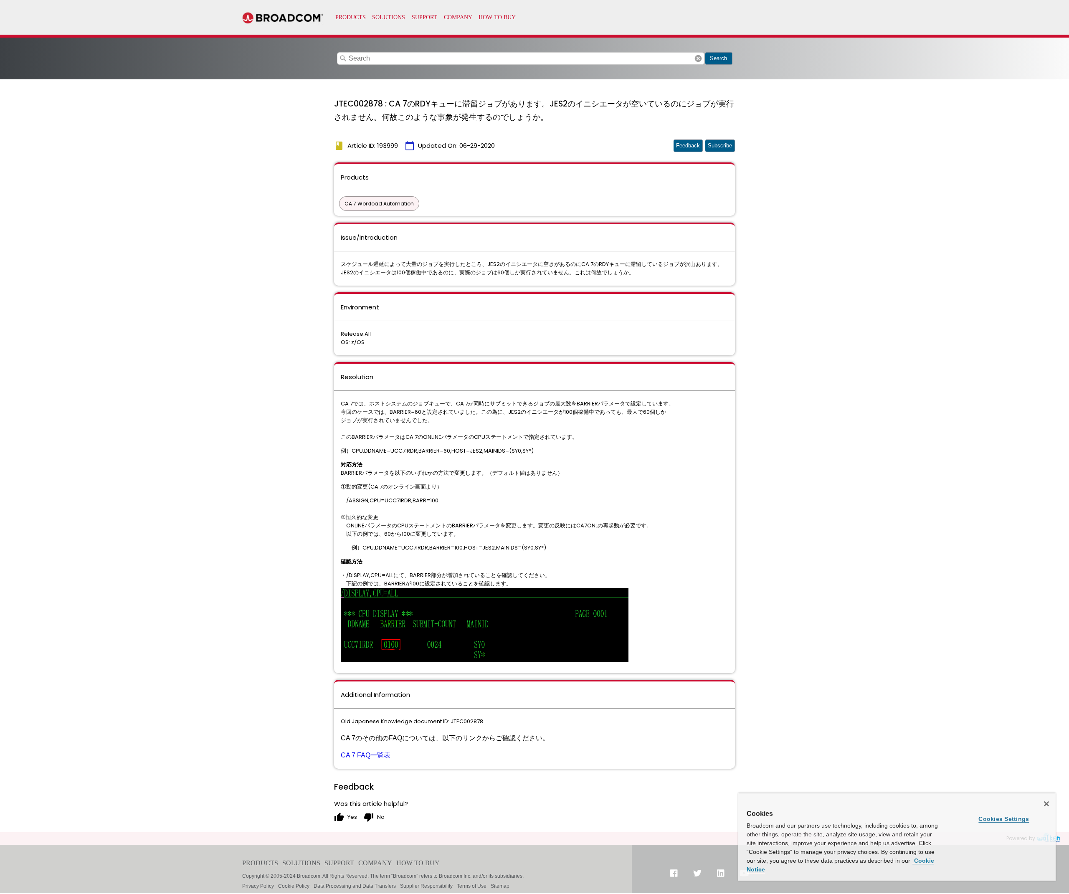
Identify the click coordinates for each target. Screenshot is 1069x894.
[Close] (1046, 803)
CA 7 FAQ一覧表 (365, 755)
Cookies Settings (1003, 818)
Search (718, 58)
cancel (698, 58)
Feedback (688, 145)
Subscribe (720, 145)
